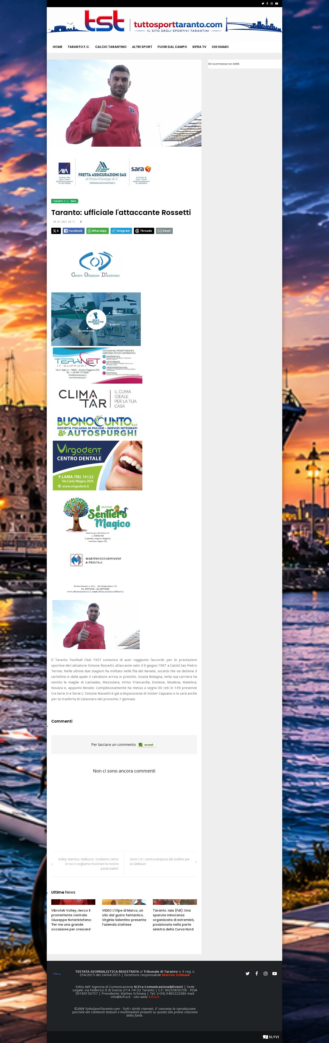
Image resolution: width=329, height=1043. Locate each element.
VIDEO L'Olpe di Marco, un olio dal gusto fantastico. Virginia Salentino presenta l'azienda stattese (124, 917)
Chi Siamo (220, 47)
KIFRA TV (199, 47)
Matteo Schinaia (176, 974)
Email (167, 231)
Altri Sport (142, 47)
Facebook (75, 231)
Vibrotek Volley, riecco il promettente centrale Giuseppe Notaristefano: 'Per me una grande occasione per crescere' (71, 919)
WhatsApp (99, 231)
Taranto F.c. (79, 47)
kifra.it (154, 996)
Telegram (123, 231)
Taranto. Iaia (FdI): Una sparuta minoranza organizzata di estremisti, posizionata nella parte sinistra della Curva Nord (173, 919)
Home (57, 47)
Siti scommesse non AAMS (223, 64)
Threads (146, 231)
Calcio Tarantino (111, 47)
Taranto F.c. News (64, 201)
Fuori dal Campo (172, 47)
